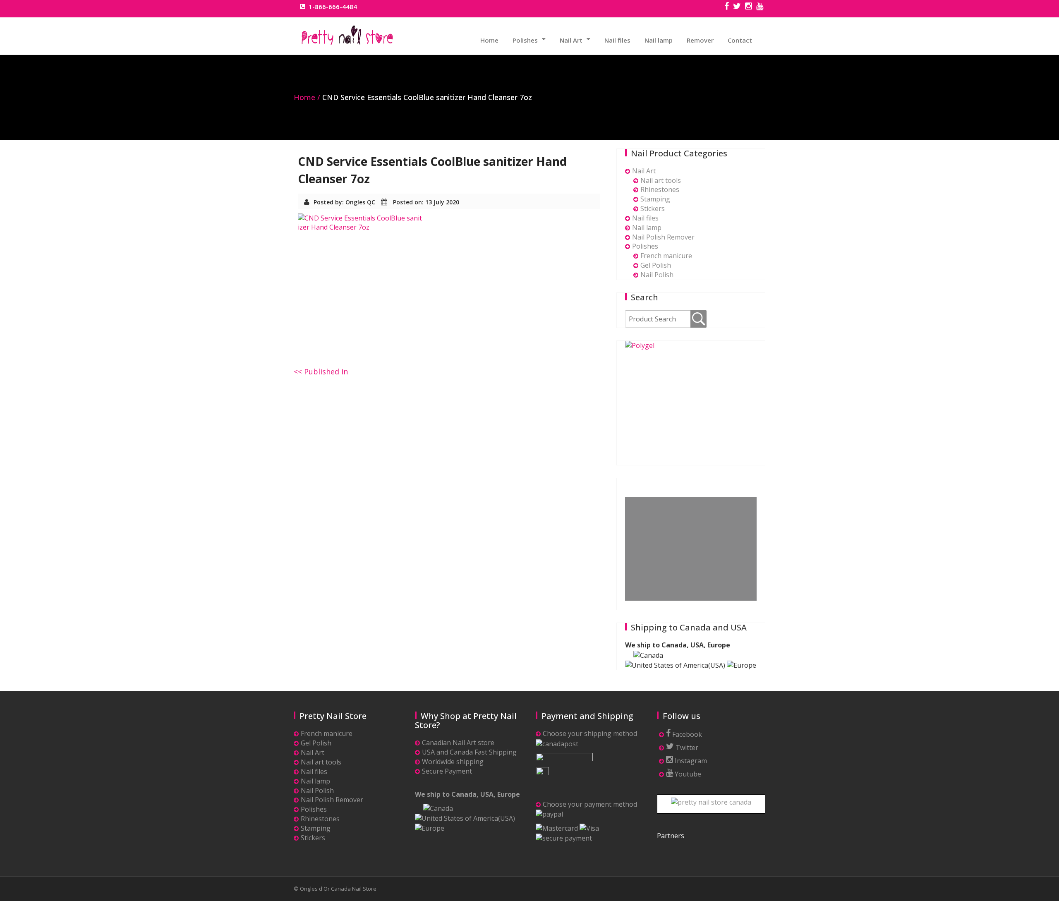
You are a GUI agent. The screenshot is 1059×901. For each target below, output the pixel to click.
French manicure (666, 255)
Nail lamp (659, 40)
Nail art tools (660, 180)
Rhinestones (659, 189)
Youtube (687, 774)
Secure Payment (447, 771)
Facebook (686, 734)
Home (489, 40)
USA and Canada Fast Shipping (469, 752)
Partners (670, 835)
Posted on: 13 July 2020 (426, 202)
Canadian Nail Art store (458, 742)
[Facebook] (726, 7)
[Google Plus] (759, 7)
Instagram (690, 760)
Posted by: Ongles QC (344, 202)
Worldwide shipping (453, 761)
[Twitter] (737, 7)
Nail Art (571, 40)
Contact (740, 40)
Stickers (652, 208)
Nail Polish (656, 274)
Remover (700, 40)
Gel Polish (655, 265)
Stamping (655, 199)
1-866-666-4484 (333, 6)
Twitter (686, 747)
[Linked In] (748, 7)
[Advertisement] (692, 549)
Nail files (617, 40)
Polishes (525, 40)
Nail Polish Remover (663, 237)
